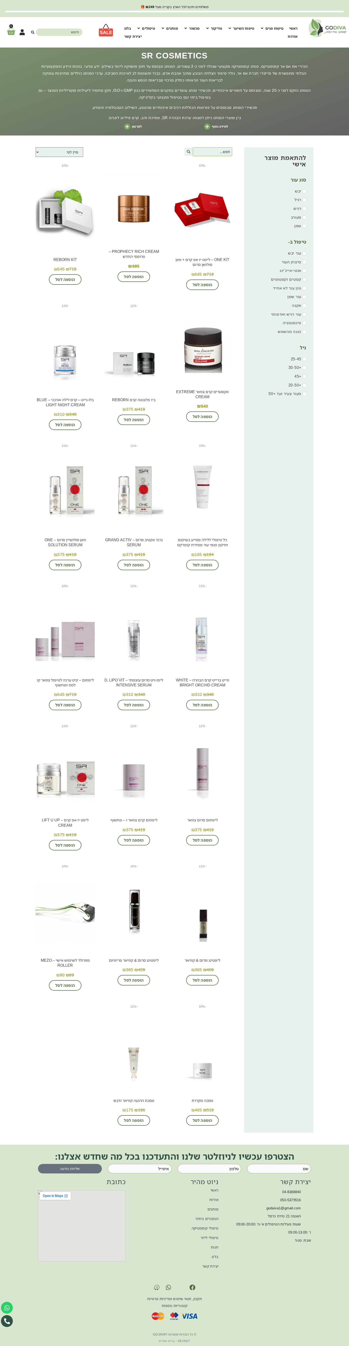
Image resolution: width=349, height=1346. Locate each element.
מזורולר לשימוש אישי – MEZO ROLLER (65, 963)
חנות (214, 1247)
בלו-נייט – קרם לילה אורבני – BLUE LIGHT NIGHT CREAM (65, 402)
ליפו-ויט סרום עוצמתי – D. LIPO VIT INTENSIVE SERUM (133, 682)
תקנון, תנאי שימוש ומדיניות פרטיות (174, 1298)
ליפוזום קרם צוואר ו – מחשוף (133, 820)
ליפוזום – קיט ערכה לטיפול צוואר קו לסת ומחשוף (65, 682)
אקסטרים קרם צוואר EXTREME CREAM (202, 394)
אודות (213, 1199)
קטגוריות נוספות (175, 1305)
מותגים (213, 1209)
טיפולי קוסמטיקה (205, 1228)
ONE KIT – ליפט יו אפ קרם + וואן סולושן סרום (202, 262)
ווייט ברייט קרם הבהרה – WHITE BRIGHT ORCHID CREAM (202, 682)
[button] (272, 28)
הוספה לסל (202, 284)
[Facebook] (192, 1287)
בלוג (215, 1256)
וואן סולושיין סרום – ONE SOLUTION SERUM (65, 542)
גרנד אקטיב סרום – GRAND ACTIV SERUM (134, 542)
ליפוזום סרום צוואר (202, 820)
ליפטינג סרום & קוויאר (202, 960)
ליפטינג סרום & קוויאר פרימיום (134, 960)
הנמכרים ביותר (206, 1218)
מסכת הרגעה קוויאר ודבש (133, 1100)
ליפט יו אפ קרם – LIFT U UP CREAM (65, 822)
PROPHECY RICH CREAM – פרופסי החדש (134, 254)
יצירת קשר (210, 1266)
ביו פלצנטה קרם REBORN (134, 399)
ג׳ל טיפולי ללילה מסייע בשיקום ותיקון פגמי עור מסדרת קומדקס (202, 542)
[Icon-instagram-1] (180, 1287)
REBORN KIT (65, 259)
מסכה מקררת (202, 1100)
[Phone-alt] (7, 1321)
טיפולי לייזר (209, 1237)
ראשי (214, 1190)
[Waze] (157, 1287)
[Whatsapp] (168, 1287)
